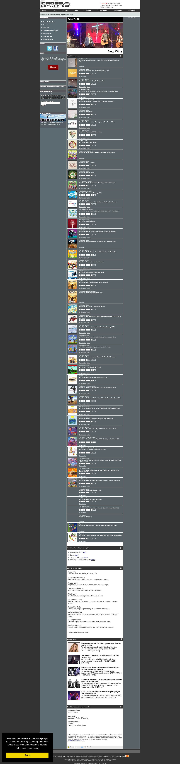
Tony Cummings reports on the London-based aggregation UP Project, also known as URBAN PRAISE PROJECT (101, 671)
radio (55, 10)
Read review (82, 76)
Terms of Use (120, 756)
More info (81, 66)
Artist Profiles (59, 14)
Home (50, 14)
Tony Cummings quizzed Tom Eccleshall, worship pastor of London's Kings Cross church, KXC (101, 694)
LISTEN (104, 3)
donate (132, 10)
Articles (45, 25)
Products (46, 27)
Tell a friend (87, 747)
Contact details (48, 39)
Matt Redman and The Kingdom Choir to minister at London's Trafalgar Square (93, 601)
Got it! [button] (27, 755)
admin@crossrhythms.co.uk (76, 740)
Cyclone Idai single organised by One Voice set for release (88, 608)
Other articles (47, 36)
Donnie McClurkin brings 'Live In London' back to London (88, 578)
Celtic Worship (108, 7)
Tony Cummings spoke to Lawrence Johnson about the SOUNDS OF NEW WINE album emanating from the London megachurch (101, 683)
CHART (118, 3)
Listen (88, 87)
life (76, 10)
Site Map (111, 756)
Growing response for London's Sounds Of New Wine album (89, 621)
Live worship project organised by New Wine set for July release (90, 626)
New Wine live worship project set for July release (85, 595)
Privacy (105, 756)
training (87, 10)
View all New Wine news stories (79, 632)
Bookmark (73, 747)
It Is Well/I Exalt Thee (115, 5)
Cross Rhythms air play (50, 30)
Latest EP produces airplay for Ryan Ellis (82, 573)
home (44, 10)
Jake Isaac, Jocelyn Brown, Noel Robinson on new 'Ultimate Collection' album (93, 614)
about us (118, 10)
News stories (47, 33)
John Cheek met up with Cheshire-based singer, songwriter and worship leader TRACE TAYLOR (100, 659)
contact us (103, 10)
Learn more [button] (33, 748)
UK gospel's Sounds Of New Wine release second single (88, 584)
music (66, 10)
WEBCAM (111, 3)
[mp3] (85, 553)
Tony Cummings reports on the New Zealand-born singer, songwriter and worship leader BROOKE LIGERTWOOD (101, 647)
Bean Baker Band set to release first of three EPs (85, 589)
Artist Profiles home (49, 22)
